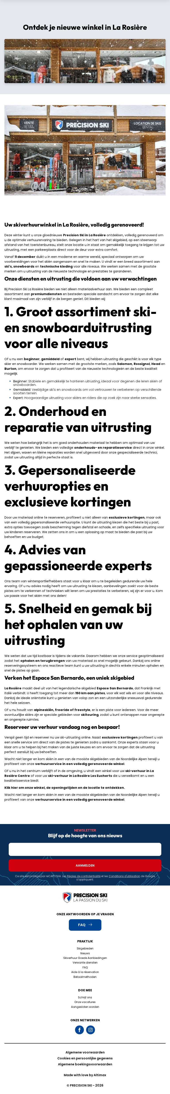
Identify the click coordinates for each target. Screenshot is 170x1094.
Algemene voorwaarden (85, 1052)
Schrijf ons (85, 997)
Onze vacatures (85, 1002)
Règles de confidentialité (83, 876)
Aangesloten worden (85, 1007)
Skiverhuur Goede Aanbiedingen (85, 958)
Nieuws (85, 953)
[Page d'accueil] (85, 898)
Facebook (79, 1029)
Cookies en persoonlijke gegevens (85, 1058)
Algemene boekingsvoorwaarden (85, 1064)
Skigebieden (85, 948)
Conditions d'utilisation (124, 876)
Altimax (100, 1075)
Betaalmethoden (85, 977)
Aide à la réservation (85, 972)
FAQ (85, 967)
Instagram (90, 1029)
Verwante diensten (85, 962)
